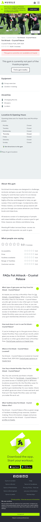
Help (30, 481)
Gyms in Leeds (10, 494)
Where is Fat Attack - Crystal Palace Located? (15, 350)
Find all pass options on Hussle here (19, 341)
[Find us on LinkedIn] (23, 477)
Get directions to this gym (14, 146)
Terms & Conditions (30, 484)
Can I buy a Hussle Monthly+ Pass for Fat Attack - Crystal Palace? (16, 370)
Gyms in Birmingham (10, 491)
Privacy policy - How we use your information (25, 499)
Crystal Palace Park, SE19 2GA (12, 43)
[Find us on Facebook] (14, 477)
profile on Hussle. (8, 420)
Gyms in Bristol (10, 484)
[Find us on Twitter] (17, 477)
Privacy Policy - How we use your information (30, 489)
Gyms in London (10, 481)
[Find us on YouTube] (26, 477)
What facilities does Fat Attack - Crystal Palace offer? (17, 404)
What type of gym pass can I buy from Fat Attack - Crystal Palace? (17, 289)
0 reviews (15, 46)
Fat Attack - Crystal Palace (26, 378)
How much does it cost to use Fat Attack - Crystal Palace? (17, 326)
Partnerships (31, 494)
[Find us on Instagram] (20, 477)
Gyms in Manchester (10, 487)
